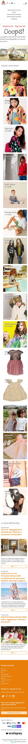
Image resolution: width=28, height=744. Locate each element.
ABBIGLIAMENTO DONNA (14, 10)
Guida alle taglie (4, 674)
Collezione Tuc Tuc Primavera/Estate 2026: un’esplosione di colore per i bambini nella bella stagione (13, 577)
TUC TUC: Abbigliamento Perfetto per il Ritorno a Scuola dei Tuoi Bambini (11, 532)
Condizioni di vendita (6, 680)
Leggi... (12, 566)
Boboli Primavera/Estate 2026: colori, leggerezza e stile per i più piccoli (14, 619)
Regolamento (4, 670)
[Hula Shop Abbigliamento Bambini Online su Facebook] (6, 696)
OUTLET (14, 12)
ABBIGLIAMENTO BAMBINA (14, 16)
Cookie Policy (14, 742)
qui (9, 49)
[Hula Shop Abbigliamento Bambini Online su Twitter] (3, 696)
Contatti (3, 681)
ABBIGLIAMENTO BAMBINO (14, 14)
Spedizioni (3, 678)
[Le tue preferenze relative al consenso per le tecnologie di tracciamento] (20, 741)
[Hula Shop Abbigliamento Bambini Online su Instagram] (13, 696)
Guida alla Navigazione (6, 676)
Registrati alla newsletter (14, 712)
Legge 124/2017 (5, 683)
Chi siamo (3, 668)
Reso (2, 672)
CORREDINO (14, 19)
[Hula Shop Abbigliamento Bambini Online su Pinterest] (10, 696)
